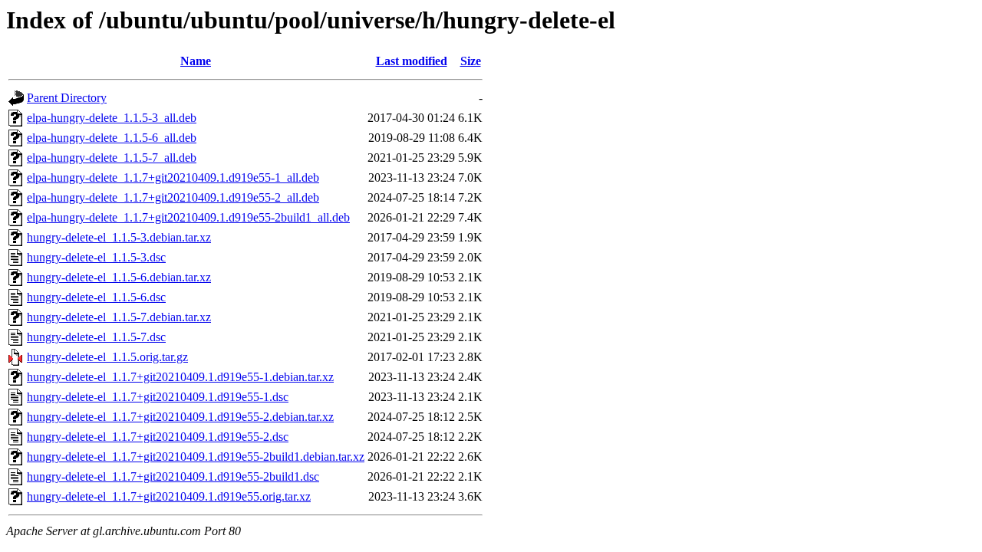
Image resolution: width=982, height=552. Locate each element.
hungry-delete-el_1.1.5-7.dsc (96, 336)
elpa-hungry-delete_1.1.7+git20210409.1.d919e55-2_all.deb (173, 197)
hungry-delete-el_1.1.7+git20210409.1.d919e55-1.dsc (157, 396)
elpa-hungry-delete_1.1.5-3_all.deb (111, 117)
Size (470, 60)
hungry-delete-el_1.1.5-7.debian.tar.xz (119, 317)
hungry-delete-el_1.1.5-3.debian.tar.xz (119, 237)
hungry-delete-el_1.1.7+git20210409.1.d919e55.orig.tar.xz (169, 496)
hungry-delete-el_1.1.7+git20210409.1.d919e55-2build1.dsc (173, 476)
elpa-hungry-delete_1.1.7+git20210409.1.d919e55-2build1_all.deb (188, 217)
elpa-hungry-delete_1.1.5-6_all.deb (111, 137)
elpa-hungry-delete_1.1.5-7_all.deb (111, 157)
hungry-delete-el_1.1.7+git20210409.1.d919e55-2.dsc (157, 436)
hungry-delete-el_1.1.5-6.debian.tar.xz (119, 277)
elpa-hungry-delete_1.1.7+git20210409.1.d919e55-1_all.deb (173, 177)
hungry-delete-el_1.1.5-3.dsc (96, 257)
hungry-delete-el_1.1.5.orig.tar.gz (107, 356)
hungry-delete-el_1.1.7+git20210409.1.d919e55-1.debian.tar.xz (180, 376)
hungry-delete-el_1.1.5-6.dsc (96, 297)
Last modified (411, 60)
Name (195, 60)
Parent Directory (67, 97)
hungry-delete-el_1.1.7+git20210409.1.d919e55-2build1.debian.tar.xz (195, 456)
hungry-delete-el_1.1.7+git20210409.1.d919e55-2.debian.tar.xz (180, 416)
